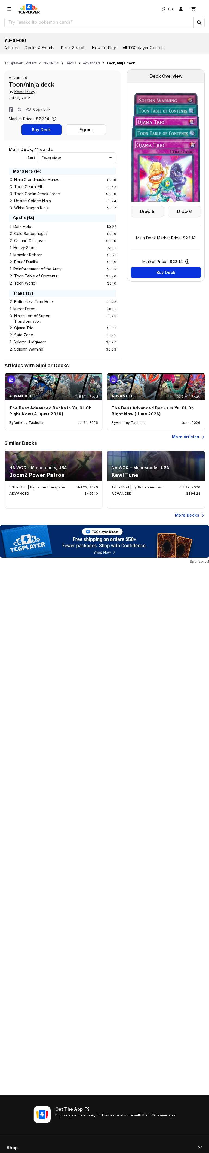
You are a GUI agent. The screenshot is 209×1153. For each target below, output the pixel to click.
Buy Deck (41, 129)
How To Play (104, 47)
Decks (71, 63)
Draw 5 (147, 211)
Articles (11, 47)
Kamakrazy (25, 91)
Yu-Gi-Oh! (15, 40)
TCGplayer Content (20, 63)
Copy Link (41, 109)
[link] (29, 9)
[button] (198, 22)
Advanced (91, 63)
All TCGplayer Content (144, 47)
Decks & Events (39, 47)
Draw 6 (184, 211)
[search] (99, 22)
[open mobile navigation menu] (9, 9)
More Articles (185, 436)
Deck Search (73, 47)
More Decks (187, 515)
